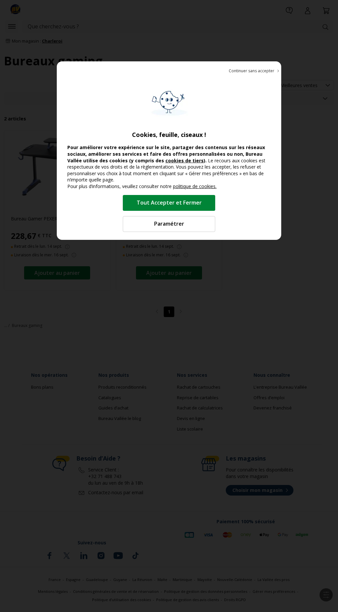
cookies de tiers (184, 160)
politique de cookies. (195, 186)
